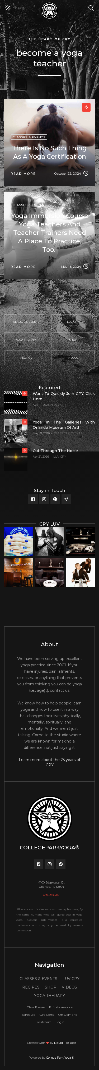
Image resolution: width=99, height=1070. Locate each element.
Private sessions (61, 1007)
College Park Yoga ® (60, 1057)
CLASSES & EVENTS (68, 433)
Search (92, 5)
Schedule (28, 1015)
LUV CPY (60, 405)
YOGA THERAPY (49, 995)
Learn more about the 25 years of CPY (49, 762)
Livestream (43, 1022)
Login (60, 1022)
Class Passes (36, 1007)
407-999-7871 (51, 895)
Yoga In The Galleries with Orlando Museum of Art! (64, 425)
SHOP (50, 987)
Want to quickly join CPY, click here (64, 396)
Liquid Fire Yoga (65, 1043)
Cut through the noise (55, 450)
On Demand (67, 1015)
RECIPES (31, 987)
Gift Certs (46, 1015)
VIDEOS (69, 987)
